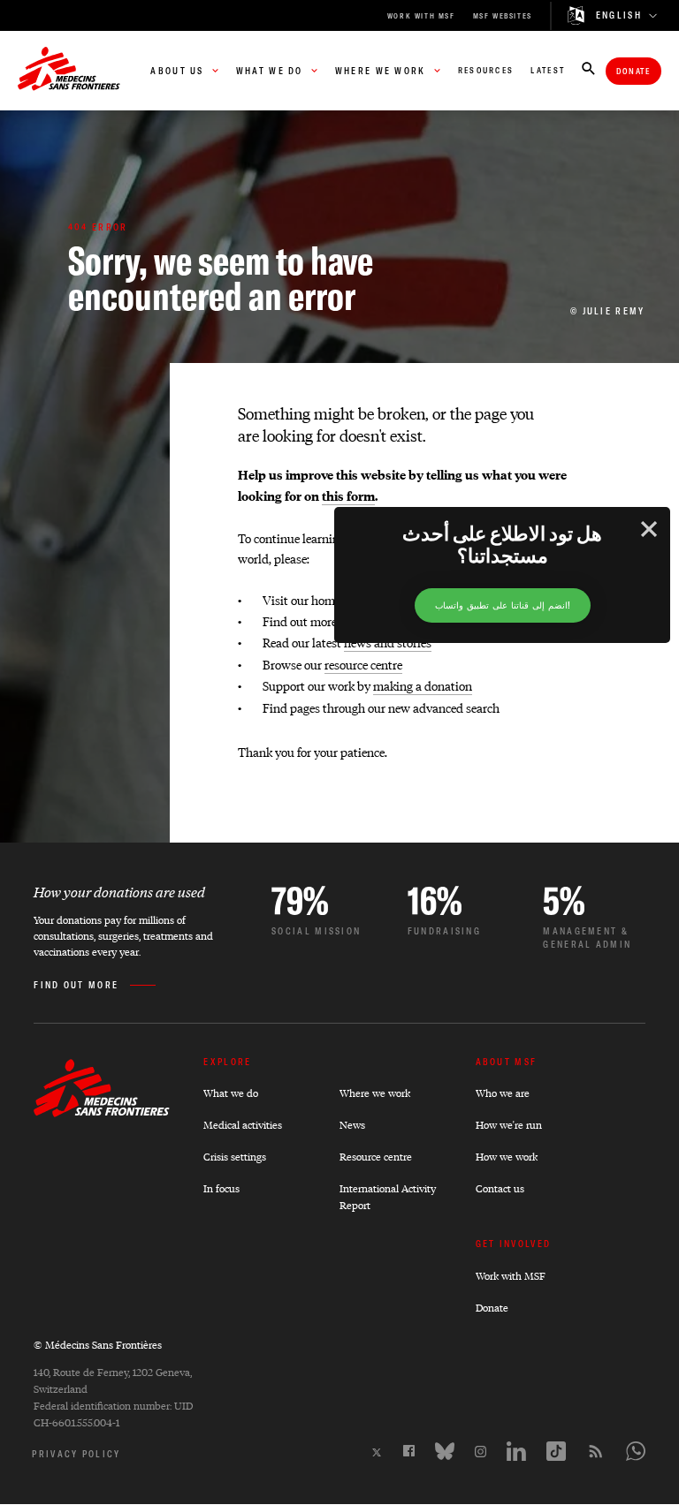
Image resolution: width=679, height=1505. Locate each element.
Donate (633, 71)
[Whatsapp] (635, 1451)
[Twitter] (376, 1452)
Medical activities (242, 1124)
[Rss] (596, 1451)
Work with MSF (510, 1275)
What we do (230, 1092)
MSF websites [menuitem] (502, 15)
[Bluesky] (444, 1451)
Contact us (500, 1188)
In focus (221, 1188)
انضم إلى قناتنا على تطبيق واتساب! (502, 605)
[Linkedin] (516, 1451)
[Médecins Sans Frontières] (102, 1112)
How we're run (509, 1124)
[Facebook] (409, 1450)
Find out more (76, 985)
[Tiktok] (556, 1451)
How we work (507, 1156)
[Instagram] (480, 1451)
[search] (588, 70)
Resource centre (376, 1156)
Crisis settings (234, 1156)
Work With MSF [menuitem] (421, 15)
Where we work (375, 1092)
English (619, 16)
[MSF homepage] (69, 71)
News (352, 1124)
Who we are (503, 1092)
